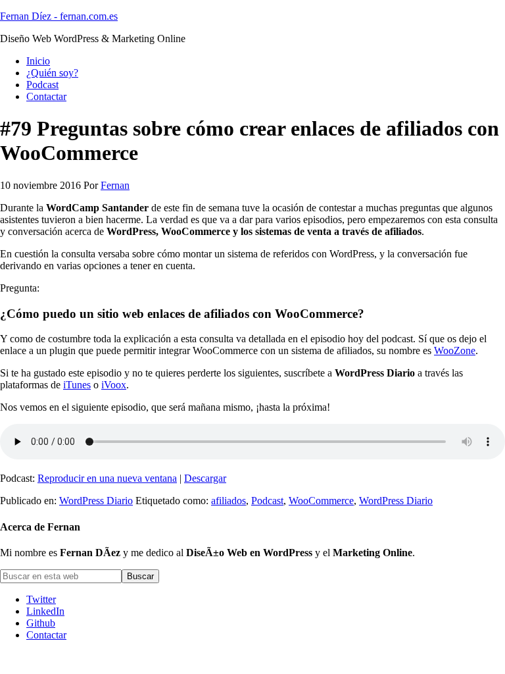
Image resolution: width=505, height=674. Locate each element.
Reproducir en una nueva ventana (107, 478)
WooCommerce (321, 500)
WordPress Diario (96, 500)
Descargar (205, 478)
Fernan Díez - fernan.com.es (59, 16)
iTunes (77, 384)
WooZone (454, 350)
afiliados (228, 500)
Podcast (267, 500)
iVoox (113, 384)
